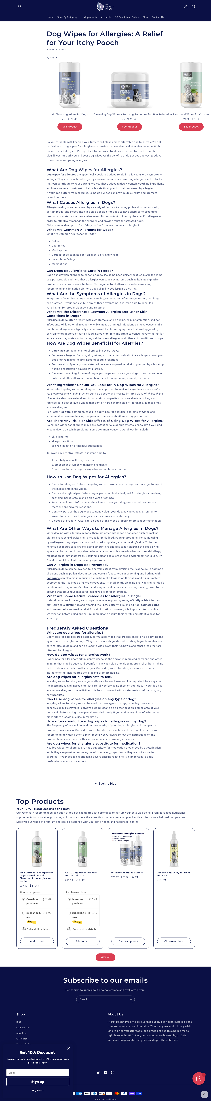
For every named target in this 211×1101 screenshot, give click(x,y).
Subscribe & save (33, 917)
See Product (69, 126)
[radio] (23, 899)
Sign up (37, 1081)
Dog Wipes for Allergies (94, 169)
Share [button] (53, 57)
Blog (18, 1022)
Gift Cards (22, 1038)
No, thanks (38, 1090)
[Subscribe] (131, 999)
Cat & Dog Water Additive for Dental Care (81, 874)
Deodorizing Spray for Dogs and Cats (173, 874)
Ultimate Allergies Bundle (127, 872)
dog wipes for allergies (82, 699)
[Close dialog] (68, 1048)
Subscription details (39, 929)
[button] (19, 6)
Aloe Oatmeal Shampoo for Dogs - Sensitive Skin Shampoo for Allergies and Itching (36, 877)
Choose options (128, 941)
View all (105, 957)
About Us (21, 1033)
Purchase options (30, 892)
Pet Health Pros (109, 1099)
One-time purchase (32, 901)
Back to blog (107, 783)
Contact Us (22, 1027)
